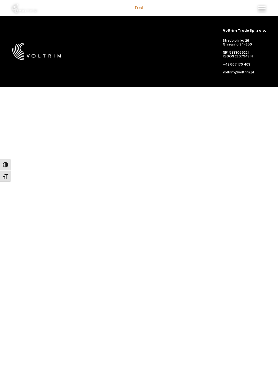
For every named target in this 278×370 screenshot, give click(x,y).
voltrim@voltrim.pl (238, 72)
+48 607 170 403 (236, 64)
